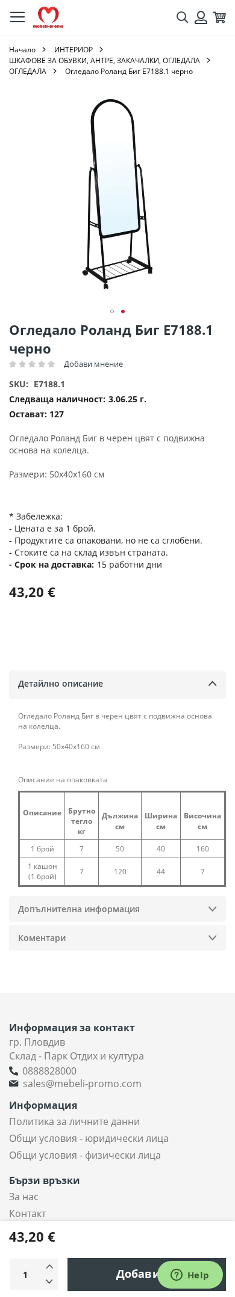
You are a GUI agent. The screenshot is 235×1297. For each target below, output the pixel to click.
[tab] (117, 684)
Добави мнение (93, 363)
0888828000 (49, 1071)
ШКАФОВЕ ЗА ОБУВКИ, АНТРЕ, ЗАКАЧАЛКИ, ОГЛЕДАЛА (104, 60)
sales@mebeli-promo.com (82, 1083)
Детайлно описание (60, 683)
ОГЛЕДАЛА (27, 71)
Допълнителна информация (79, 909)
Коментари (42, 937)
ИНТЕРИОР (73, 49)
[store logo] (48, 18)
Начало (22, 49)
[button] (112, 311)
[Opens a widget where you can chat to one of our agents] (190, 1276)
